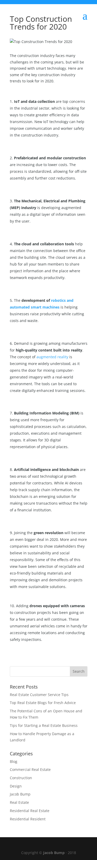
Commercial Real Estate (30, 769)
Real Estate (19, 802)
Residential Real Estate (29, 810)
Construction (21, 777)
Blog (13, 761)
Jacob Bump (20, 794)
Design (16, 786)
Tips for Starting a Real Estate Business (44, 725)
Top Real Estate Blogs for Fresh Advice (43, 702)
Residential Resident (28, 818)
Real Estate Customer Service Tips (39, 694)
